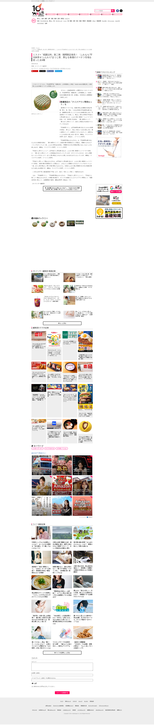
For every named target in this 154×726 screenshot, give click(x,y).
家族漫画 (89, 21)
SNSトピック (73, 14)
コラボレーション (65, 68)
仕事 (49, 18)
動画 (55, 18)
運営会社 (77, 705)
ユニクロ (117, 21)
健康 (46, 18)
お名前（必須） (35, 673)
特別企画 (117, 14)
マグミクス (34, 710)
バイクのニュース (81, 710)
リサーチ (84, 14)
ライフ (62, 14)
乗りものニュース (51, 710)
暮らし (39, 18)
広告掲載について (69, 705)
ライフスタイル (44, 21)
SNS (38, 21)
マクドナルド (40, 23)
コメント (34, 661)
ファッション (111, 21)
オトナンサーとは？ (92, 705)
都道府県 (99, 21)
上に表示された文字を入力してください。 (43, 686)
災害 (74, 21)
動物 (71, 21)
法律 (42, 18)
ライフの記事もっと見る (63, 652)
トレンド (95, 14)
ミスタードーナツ (44, 68)
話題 (59, 18)
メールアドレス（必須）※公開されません (43, 678)
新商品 (62, 18)
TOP (51, 14)
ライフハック (59, 21)
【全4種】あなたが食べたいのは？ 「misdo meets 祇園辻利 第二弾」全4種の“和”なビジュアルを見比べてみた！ (63, 188)
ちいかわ (104, 21)
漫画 (52, 18)
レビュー (67, 18)
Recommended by (83, 517)
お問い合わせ (48, 705)
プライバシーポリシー (104, 705)
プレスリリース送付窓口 (58, 705)
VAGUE (74, 710)
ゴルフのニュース (99, 710)
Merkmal (59, 710)
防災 (77, 21)
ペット (65, 21)
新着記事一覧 (84, 705)
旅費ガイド (119, 710)
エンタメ (106, 14)
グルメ (94, 21)
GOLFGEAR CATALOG (110, 710)
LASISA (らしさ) (42, 710)
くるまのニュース (67, 710)
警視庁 (84, 21)
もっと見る (62, 323)
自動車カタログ (90, 710)
